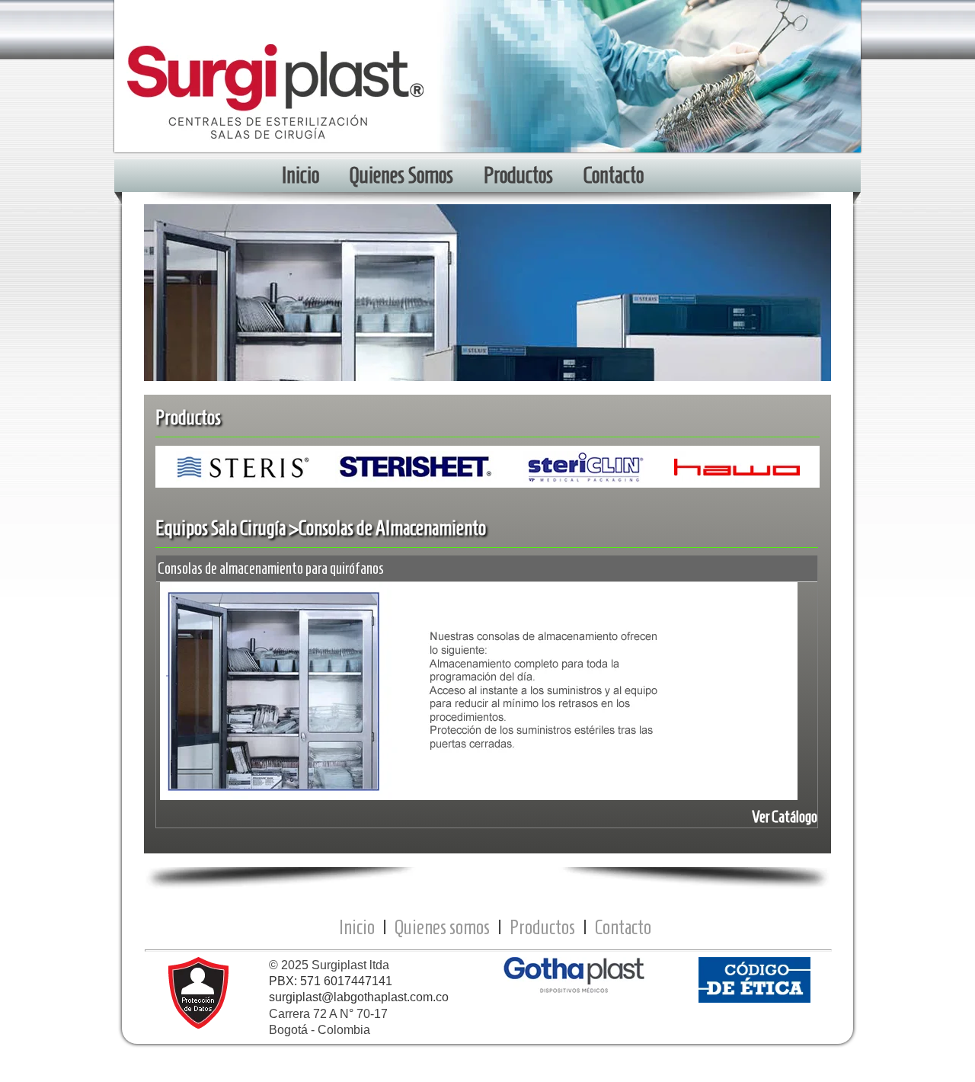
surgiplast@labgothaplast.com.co (359, 997)
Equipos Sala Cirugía (220, 528)
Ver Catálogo (784, 816)
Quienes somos (442, 927)
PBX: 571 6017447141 (330, 981)
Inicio (357, 927)
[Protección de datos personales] (198, 1024)
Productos (542, 927)
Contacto (623, 927)
